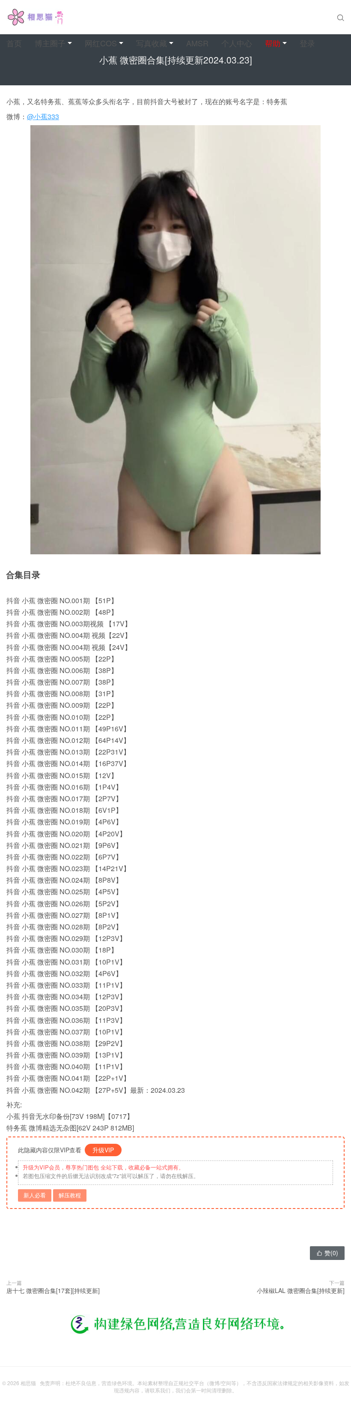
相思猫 (28, 1382)
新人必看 (35, 1195)
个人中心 (236, 42)
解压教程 (70, 1195)
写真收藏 (151, 42)
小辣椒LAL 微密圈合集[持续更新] (301, 1290)
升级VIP (103, 1149)
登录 (307, 42)
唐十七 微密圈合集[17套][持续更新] (53, 1290)
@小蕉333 (43, 116)
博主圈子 (50, 42)
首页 (14, 42)
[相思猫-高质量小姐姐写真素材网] (34, 17)
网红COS (101, 42)
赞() (327, 1252)
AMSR (197, 42)
